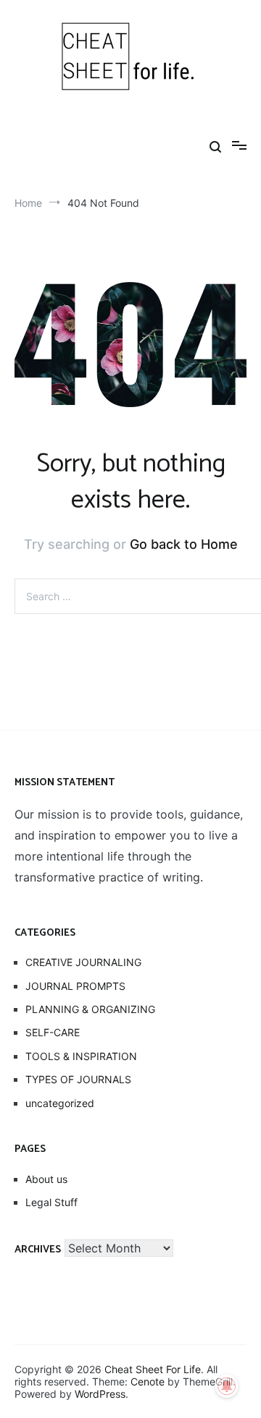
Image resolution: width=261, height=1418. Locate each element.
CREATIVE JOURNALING (83, 962)
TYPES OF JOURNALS (78, 1079)
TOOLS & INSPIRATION (81, 1056)
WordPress (100, 1394)
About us (46, 1179)
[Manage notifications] (227, 1386)
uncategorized (59, 1103)
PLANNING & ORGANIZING (90, 1009)
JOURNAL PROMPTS (75, 986)
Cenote (147, 1381)
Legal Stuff (51, 1202)
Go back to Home (184, 544)
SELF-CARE (52, 1032)
